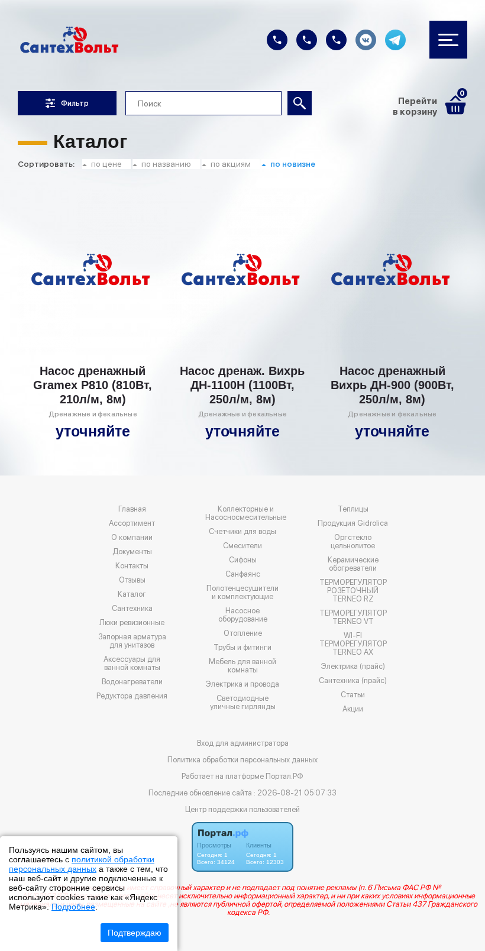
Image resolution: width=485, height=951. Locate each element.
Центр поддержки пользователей (242, 809)
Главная (132, 509)
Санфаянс (242, 574)
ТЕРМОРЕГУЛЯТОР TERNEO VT (353, 617)
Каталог (132, 594)
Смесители (242, 546)
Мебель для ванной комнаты (242, 666)
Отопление (243, 633)
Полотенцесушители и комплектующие (242, 592)
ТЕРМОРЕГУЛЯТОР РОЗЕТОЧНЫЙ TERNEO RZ (353, 590)
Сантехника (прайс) (353, 681)
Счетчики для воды (242, 532)
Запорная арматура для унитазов (132, 641)
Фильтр (75, 103)
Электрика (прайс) (353, 666)
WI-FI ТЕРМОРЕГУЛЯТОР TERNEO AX (353, 644)
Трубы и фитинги (242, 647)
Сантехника (132, 608)
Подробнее (73, 906)
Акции (352, 709)
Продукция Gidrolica (353, 523)
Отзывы (132, 580)
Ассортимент (132, 523)
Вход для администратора (243, 743)
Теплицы (353, 509)
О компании (132, 537)
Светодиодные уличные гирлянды (243, 702)
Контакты (131, 566)
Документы (132, 552)
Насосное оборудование (242, 615)
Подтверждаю (134, 932)
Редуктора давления (131, 696)
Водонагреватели (132, 682)
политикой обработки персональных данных (81, 864)
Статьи (353, 695)
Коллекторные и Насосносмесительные (245, 513)
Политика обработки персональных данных (242, 759)
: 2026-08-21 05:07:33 (295, 792)
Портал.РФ (284, 776)
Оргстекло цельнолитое (353, 541)
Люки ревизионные (131, 623)
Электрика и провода (242, 684)
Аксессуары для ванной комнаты (132, 663)
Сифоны (243, 560)
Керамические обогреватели (353, 564)
